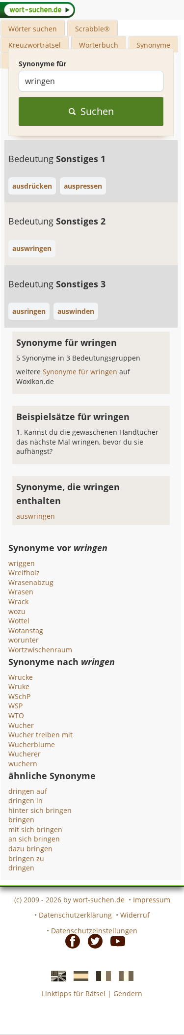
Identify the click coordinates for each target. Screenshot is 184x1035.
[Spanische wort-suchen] (78, 975)
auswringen (35, 516)
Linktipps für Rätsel (73, 993)
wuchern (22, 763)
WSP (15, 705)
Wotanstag (25, 630)
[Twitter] (92, 940)
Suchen (97, 111)
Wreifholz (24, 572)
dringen (21, 867)
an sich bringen (34, 838)
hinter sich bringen (40, 810)
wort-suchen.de (99, 899)
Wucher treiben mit (40, 734)
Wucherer (24, 753)
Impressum (151, 899)
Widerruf (135, 915)
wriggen (21, 563)
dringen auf (27, 791)
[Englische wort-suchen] (55, 975)
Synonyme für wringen (81, 371)
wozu (17, 611)
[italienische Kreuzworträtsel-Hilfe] (123, 975)
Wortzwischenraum (40, 649)
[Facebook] (69, 940)
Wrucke (20, 677)
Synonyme (153, 45)
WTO (16, 715)
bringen (21, 819)
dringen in (25, 800)
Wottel (18, 620)
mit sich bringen (35, 829)
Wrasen (20, 591)
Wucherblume (31, 744)
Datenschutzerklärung (75, 915)
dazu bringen (30, 848)
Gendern (127, 993)
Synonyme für (42, 63)
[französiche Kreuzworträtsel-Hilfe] (100, 975)
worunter (23, 639)
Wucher (21, 725)
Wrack (18, 601)
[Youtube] (115, 940)
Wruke (18, 686)
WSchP (19, 696)
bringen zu (26, 858)
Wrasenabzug (30, 582)
